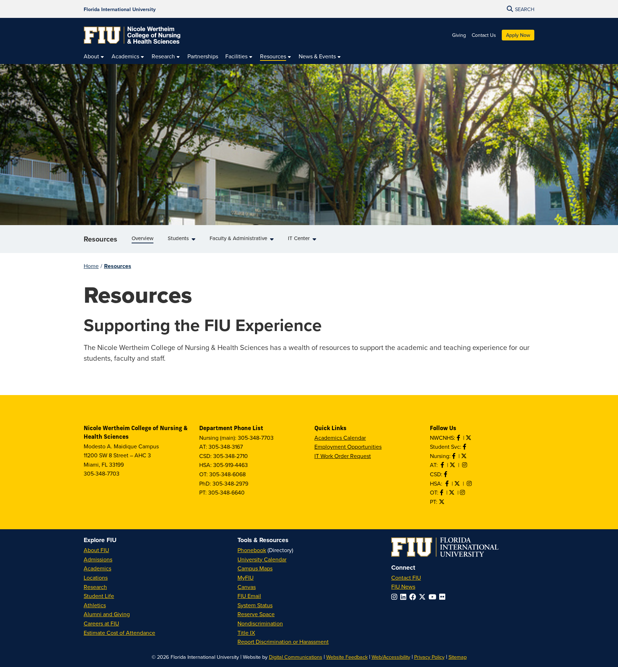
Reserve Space (256, 614)
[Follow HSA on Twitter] (457, 483)
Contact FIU (406, 577)
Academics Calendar (340, 438)
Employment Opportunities (348, 447)
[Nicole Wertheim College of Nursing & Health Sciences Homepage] (132, 35)
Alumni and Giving (107, 614)
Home (91, 266)
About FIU (96, 550)
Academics (97, 568)
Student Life (99, 596)
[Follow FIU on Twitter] (423, 596)
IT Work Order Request (342, 456)
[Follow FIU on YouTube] (433, 596)
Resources (100, 239)
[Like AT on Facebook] (443, 465)
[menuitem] (94, 56)
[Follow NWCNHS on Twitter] (469, 438)
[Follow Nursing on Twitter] (464, 456)
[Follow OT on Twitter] (452, 492)
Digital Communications (295, 657)
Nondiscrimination (260, 623)
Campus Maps (255, 568)
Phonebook (251, 550)
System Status (255, 605)
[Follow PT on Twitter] (442, 502)
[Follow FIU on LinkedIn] (404, 596)
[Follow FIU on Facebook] (414, 596)
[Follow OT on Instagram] (463, 492)
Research (95, 587)
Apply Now (518, 35)
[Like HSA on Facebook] (447, 483)
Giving (459, 35)
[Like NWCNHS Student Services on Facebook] (465, 447)
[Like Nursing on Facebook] (454, 456)
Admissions (98, 559)
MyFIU (245, 577)
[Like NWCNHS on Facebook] (459, 438)
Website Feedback (347, 657)
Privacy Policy (429, 657)
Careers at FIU (101, 623)
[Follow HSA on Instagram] (470, 483)
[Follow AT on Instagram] (465, 465)
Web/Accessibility (391, 657)
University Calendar (261, 559)
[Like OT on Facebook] (442, 492)
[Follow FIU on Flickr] (443, 596)
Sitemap (457, 657)
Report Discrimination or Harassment (283, 642)
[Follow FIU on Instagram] (395, 596)
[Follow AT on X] (453, 465)
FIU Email (249, 596)
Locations (96, 577)
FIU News (403, 586)
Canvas (246, 587)
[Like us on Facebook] (446, 474)
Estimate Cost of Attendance (119, 633)
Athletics (95, 605)
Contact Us (484, 35)
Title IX (246, 633)
